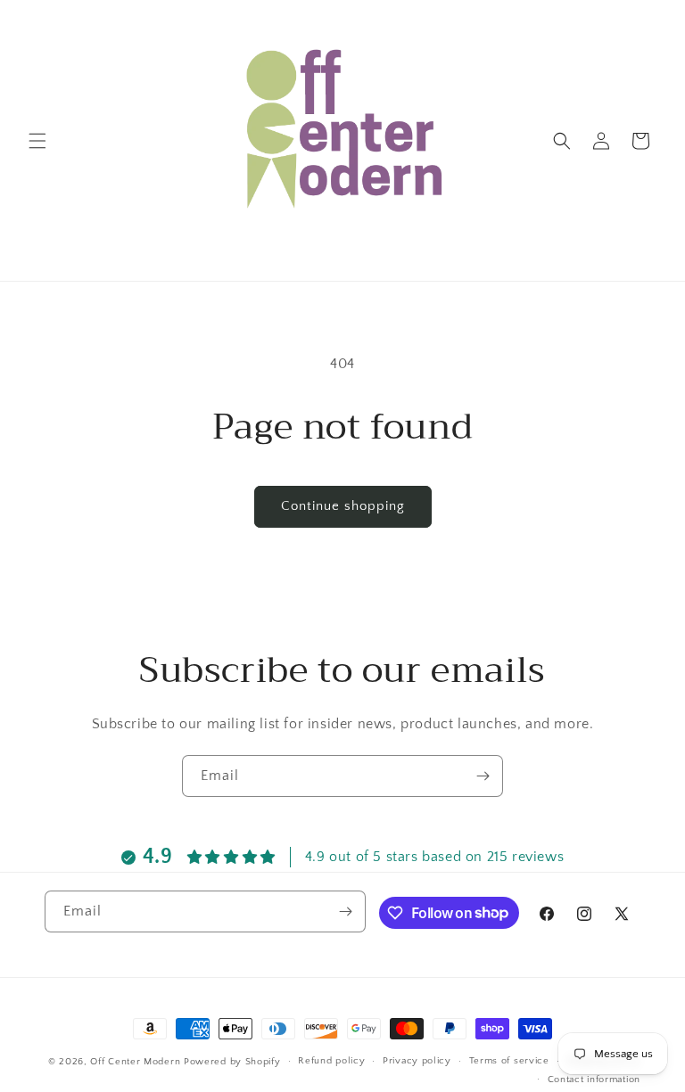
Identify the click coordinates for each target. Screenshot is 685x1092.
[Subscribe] (482, 776)
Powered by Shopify (232, 1061)
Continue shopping (343, 505)
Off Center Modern (135, 1061)
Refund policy (331, 1060)
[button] (37, 140)
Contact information (594, 1079)
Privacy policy (417, 1060)
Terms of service (509, 1060)
